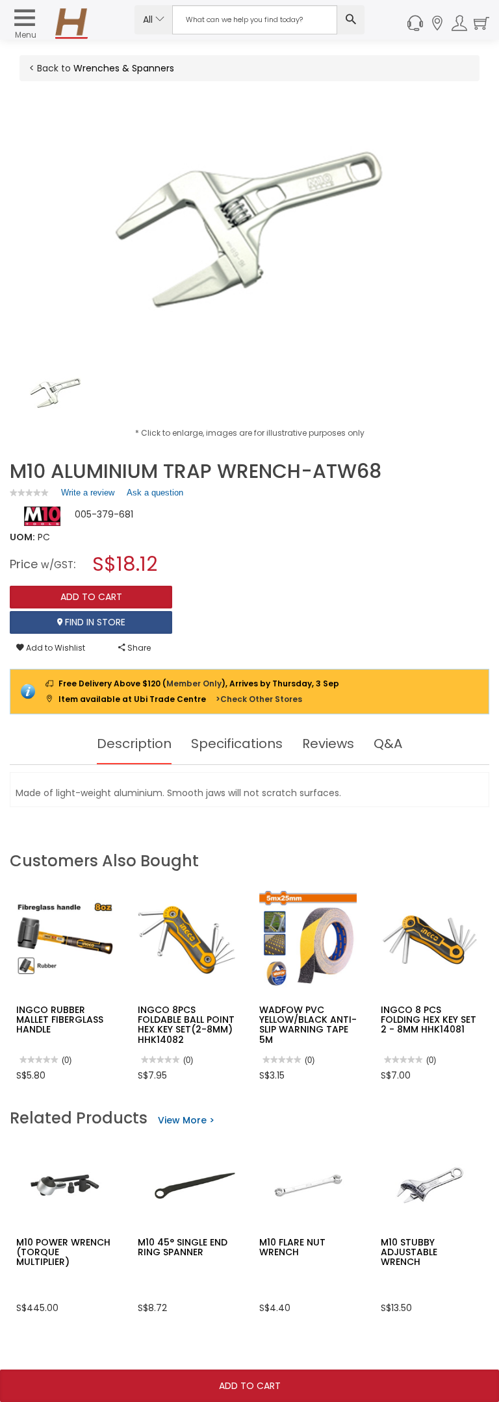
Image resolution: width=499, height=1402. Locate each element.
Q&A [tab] (388, 743)
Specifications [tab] (237, 743)
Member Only (194, 683)
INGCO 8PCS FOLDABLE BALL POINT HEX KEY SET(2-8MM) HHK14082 (186, 1024)
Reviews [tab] (328, 743)
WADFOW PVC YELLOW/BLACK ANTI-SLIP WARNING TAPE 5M (308, 1024)
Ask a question (155, 492)
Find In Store (93, 622)
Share (138, 647)
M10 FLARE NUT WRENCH (292, 1247)
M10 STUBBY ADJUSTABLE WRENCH (409, 1252)
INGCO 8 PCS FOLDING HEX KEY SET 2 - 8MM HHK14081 (428, 1019)
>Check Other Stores (259, 699)
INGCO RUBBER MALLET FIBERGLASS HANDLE (59, 1019)
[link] (29, 492)
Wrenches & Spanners (123, 68)
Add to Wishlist (54, 647)
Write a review (87, 495)
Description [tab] (134, 743)
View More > (186, 1120)
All (149, 19)
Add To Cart (250, 1385)
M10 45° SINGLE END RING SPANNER (182, 1247)
